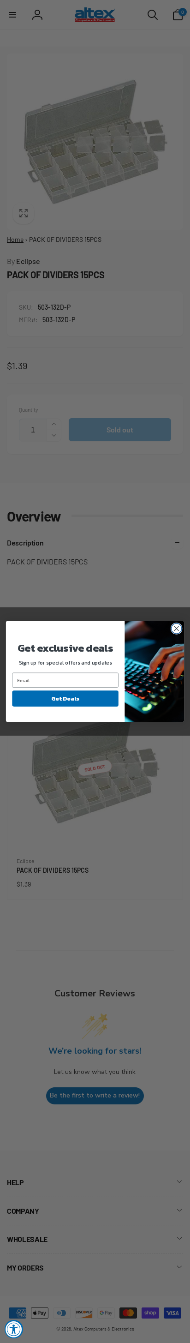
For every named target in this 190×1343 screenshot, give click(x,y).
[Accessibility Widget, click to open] (14, 1329)
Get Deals (65, 698)
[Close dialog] (176, 629)
